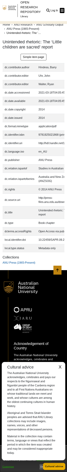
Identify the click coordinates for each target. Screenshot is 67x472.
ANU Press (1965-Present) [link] (23, 28)
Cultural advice (54, 466)
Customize (8, 466)
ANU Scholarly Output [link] (49, 24)
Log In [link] (54, 10)
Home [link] (6, 24)
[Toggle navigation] (62, 10)
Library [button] (24, 16)
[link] (19, 262)
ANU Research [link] (23, 24)
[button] (48, 10)
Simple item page (33, 57)
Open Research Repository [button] (30, 7)
